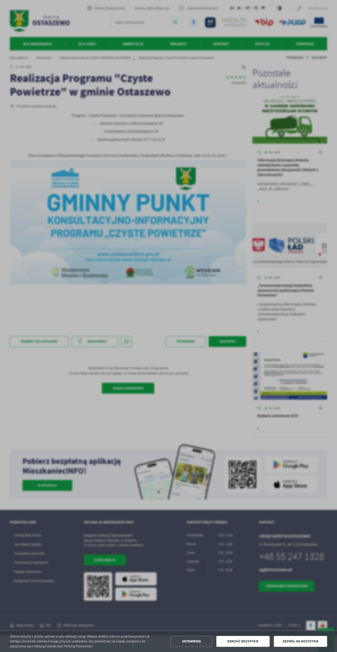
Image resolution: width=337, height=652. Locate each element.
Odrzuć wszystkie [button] (243, 641)
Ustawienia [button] (191, 641)
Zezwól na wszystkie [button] (300, 641)
